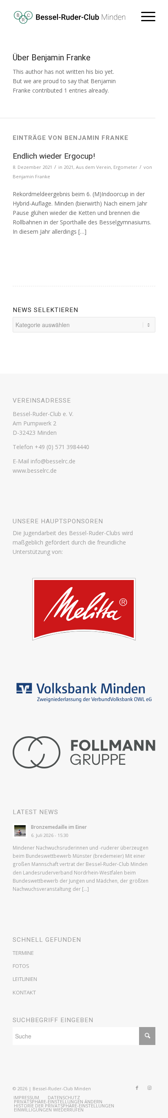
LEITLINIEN (25, 979)
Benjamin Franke (31, 176)
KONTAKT (24, 992)
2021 (68, 167)
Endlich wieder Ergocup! (54, 156)
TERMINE (23, 952)
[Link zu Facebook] (137, 1088)
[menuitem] (26, 1098)
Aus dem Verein (93, 167)
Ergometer (125, 167)
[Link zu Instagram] (149, 1088)
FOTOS (21, 966)
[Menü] (144, 16)
